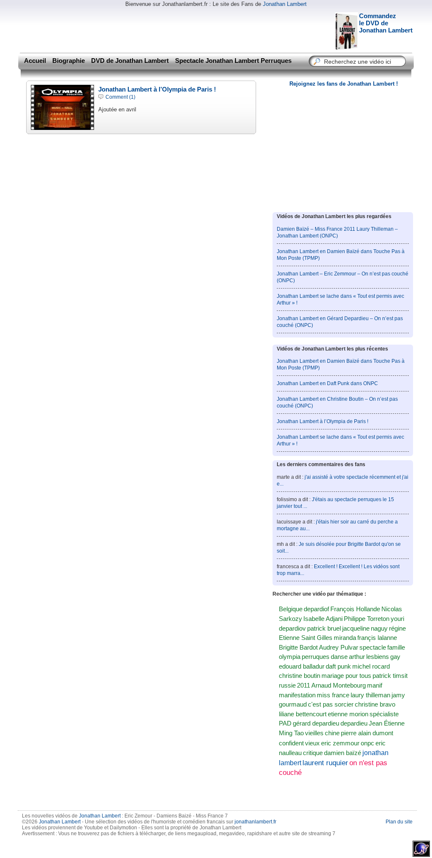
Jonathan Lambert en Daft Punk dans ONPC (327, 383)
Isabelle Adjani (323, 618)
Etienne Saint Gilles (305, 637)
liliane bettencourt (303, 714)
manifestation (297, 695)
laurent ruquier (325, 762)
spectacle (372, 647)
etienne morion (348, 714)
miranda (345, 637)
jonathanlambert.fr (255, 822)
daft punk (338, 666)
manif (374, 685)
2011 (303, 685)
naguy (379, 628)
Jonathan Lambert (285, 4)
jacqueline (356, 628)
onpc (367, 743)
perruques (315, 656)
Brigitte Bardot (298, 647)
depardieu (353, 723)
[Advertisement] (171, 30)
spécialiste (384, 714)
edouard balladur (301, 666)
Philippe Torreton (366, 618)
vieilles (314, 733)
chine (332, 733)
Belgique (290, 609)
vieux (312, 743)
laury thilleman (370, 695)
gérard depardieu (316, 723)
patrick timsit (390, 675)
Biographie (68, 60)
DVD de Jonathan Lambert (130, 60)
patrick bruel (324, 628)
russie (287, 685)
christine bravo (375, 704)
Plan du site (399, 822)
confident (291, 743)
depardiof (316, 609)
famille (396, 647)
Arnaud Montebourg (338, 685)
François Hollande (355, 609)
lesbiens (377, 656)
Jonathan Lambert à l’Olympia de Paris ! (157, 89)
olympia (289, 656)
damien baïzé (342, 752)
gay (395, 656)
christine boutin (299, 675)
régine (397, 628)
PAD (285, 723)
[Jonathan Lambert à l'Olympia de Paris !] (62, 125)
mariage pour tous (346, 675)
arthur (357, 656)
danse (339, 656)
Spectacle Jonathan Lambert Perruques (233, 60)
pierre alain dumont (367, 733)
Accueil (35, 60)
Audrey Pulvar (338, 647)
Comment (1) (120, 97)
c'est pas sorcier (331, 704)
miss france (333, 695)
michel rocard (371, 666)
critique (313, 752)
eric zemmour (340, 743)
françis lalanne (377, 637)
